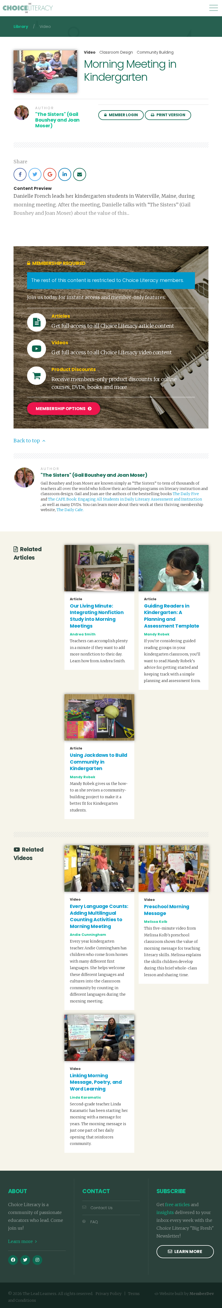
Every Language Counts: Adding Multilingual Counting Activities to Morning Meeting (99, 916)
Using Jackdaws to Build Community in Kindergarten (98, 762)
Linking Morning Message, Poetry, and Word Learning (96, 1082)
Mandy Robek (156, 634)
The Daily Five (186, 494)
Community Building (155, 52)
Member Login (123, 115)
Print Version (170, 115)
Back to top (27, 441)
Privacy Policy (109, 1293)
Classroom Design (116, 52)
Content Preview (33, 188)
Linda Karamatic (85, 1097)
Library (21, 26)
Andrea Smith (83, 634)
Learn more (21, 1241)
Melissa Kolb (155, 921)
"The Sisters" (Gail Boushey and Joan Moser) (57, 120)
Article (76, 599)
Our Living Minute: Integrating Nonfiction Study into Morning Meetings (96, 616)
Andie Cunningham (88, 934)
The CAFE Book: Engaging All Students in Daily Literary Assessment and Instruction (125, 499)
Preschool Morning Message (166, 910)
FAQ (94, 1222)
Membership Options (61, 408)
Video (90, 52)
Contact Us (101, 1207)
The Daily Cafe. (70, 510)
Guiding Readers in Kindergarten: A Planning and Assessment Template (171, 616)
